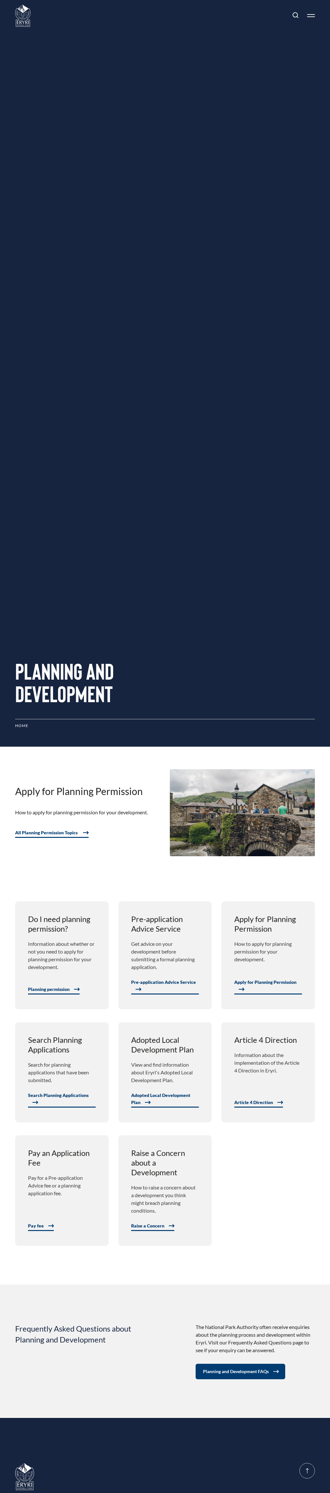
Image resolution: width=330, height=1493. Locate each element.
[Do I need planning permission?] (62, 955)
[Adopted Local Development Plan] (165, 1072)
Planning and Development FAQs (236, 1371)
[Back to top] (307, 1470)
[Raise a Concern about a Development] (165, 1190)
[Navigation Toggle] (308, 15)
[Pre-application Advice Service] (165, 955)
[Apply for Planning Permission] (268, 955)
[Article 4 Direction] (268, 1072)
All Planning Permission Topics (47, 832)
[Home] (23, 16)
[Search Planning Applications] (62, 1072)
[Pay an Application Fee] (62, 1190)
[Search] (295, 15)
